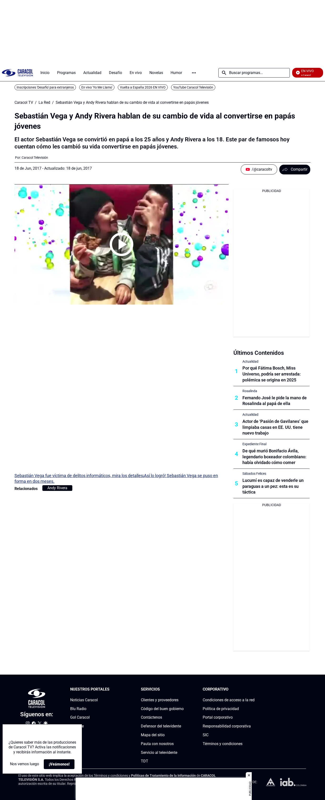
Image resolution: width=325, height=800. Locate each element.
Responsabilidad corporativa (227, 726)
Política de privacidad (221, 708)
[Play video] (121, 244)
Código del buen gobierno (162, 708)
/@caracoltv (262, 169)
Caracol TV (24, 102)
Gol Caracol (80, 717)
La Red (44, 102)
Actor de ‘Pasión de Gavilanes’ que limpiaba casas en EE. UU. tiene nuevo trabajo (275, 427)
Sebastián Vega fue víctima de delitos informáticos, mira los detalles (79, 475)
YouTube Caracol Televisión (193, 87)
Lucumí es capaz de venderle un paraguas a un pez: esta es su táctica (273, 486)
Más (194, 73)
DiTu (74, 735)
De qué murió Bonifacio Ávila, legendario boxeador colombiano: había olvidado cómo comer (274, 456)
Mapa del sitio (153, 735)
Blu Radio (78, 708)
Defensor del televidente (161, 726)
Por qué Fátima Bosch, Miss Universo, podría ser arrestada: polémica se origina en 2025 (271, 373)
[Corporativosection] (253, 689)
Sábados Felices (254, 473)
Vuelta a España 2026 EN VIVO (143, 87)
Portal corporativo (218, 717)
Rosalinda (249, 391)
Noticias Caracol (84, 700)
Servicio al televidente (159, 752)
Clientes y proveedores (159, 700)
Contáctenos (151, 717)
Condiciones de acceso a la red (229, 700)
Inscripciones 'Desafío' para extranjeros (45, 87)
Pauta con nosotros (157, 743)
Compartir (299, 169)
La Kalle (77, 726)
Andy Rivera (57, 488)
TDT (144, 761)
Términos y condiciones (222, 743)
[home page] (17, 72)
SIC (205, 735)
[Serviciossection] (182, 689)
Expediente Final (254, 444)
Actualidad (250, 361)
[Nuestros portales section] (110, 689)
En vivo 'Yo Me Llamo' (96, 87)
